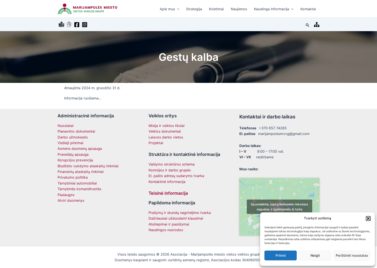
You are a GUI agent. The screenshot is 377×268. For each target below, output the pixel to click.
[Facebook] (77, 24)
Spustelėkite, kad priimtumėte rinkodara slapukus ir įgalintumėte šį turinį (279, 206)
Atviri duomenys (71, 200)
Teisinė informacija (168, 193)
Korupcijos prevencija (75, 160)
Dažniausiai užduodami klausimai (176, 218)
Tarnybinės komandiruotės (79, 189)
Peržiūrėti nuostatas (352, 255)
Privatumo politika (73, 177)
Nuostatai (66, 125)
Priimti (281, 255)
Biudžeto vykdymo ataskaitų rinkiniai (88, 166)
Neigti (315, 255)
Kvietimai (216, 9)
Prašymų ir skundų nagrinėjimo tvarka (180, 212)
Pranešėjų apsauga (73, 154)
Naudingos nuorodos (166, 230)
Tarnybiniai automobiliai (77, 183)
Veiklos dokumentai (165, 131)
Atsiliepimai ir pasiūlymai (169, 224)
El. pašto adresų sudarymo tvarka (176, 176)
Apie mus (167, 9)
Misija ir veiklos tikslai (167, 125)
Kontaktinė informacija (167, 181)
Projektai (156, 143)
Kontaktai (308, 9)
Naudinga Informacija (271, 9)
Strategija (194, 9)
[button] (368, 218)
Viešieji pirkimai (70, 143)
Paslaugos (66, 195)
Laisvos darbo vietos (166, 137)
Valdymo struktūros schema (172, 164)
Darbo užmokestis (73, 137)
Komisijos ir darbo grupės (170, 170)
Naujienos (239, 9)
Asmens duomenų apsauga (80, 148)
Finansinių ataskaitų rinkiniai (81, 171)
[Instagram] (84, 24)
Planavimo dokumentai (76, 131)
